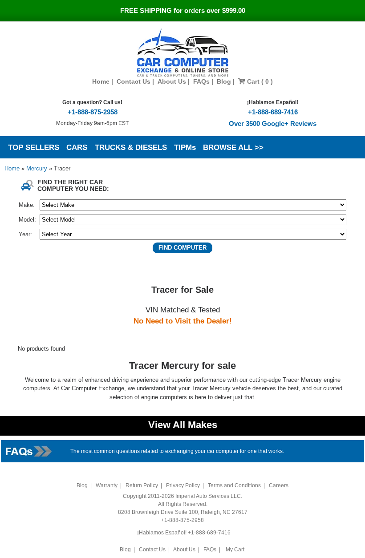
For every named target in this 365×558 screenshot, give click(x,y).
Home (101, 81)
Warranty (107, 485)
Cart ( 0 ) (259, 81)
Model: (27, 219)
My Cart (235, 549)
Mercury (37, 168)
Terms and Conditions (234, 485)
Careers (278, 485)
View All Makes (182, 424)
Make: (27, 205)
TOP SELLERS (33, 147)
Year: (25, 234)
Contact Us (133, 81)
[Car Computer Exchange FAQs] (29, 450)
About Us (172, 81)
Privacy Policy (183, 485)
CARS (76, 147)
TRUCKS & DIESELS (131, 147)
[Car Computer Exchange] (182, 52)
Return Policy (142, 485)
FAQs (201, 81)
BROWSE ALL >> (233, 147)
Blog (224, 81)
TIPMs (185, 147)
